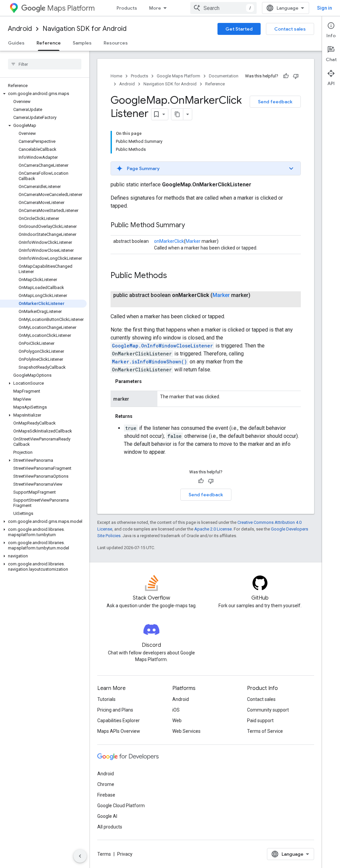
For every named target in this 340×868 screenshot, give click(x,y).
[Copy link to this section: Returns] (139, 416)
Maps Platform (71, 8)
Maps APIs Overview (118, 731)
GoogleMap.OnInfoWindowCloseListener (162, 345)
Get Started (239, 29)
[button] (43, 94)
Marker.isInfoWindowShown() (149, 361)
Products (127, 8)
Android (20, 29)
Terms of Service (265, 731)
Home (116, 75)
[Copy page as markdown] (177, 114)
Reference (49, 43)
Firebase (106, 795)
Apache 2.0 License (213, 529)
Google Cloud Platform (121, 805)
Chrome (105, 784)
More (155, 8)
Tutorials (106, 699)
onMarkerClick (169, 241)
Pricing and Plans (115, 710)
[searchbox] (44, 64)
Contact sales (290, 29)
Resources (116, 43)
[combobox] (223, 8)
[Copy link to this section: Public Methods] (173, 276)
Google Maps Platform (178, 75)
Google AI (107, 816)
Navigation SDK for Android (84, 29)
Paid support (260, 720)
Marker (193, 241)
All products (109, 826)
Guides (16, 43)
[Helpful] (286, 76)
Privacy (124, 854)
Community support (268, 710)
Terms (104, 854)
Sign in (324, 8)
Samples (82, 43)
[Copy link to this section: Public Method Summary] (191, 226)
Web (177, 720)
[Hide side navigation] (80, 856)
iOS (176, 710)
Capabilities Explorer (118, 720)
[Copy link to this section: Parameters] (148, 381)
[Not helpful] (296, 76)
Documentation (223, 75)
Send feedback (275, 102)
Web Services (186, 731)
